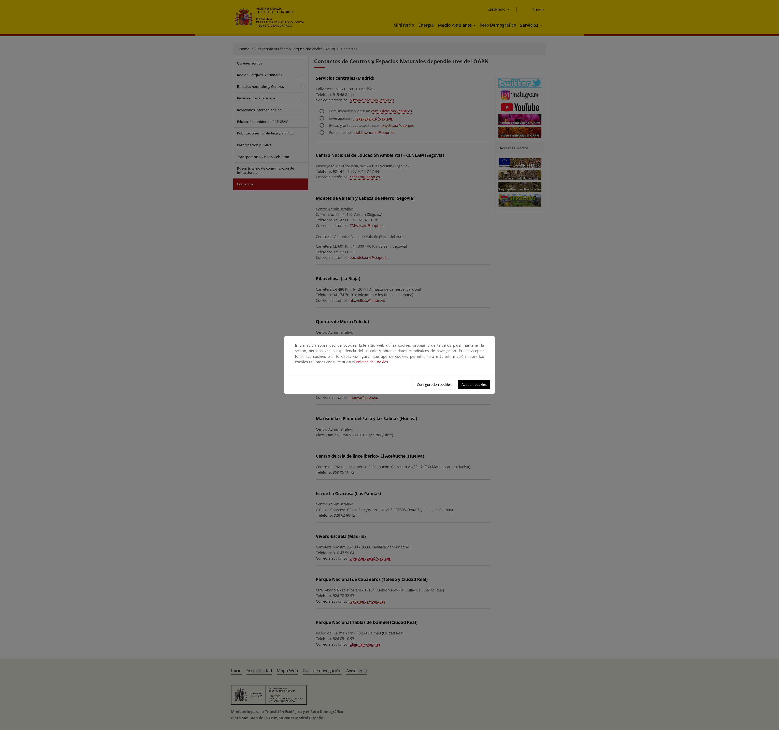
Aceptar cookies (474, 384)
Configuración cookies (434, 384)
